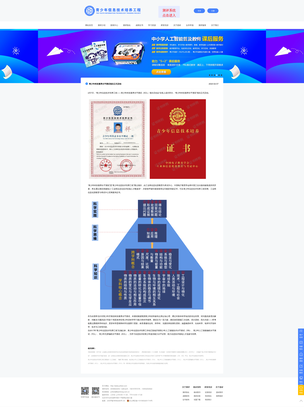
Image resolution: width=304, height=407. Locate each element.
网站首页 (89, 25)
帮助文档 (301, 383)
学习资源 (152, 25)
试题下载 (197, 399)
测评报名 (127, 25)
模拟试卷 (197, 396)
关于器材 (177, 25)
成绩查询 (186, 396)
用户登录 (301, 336)
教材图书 (197, 392)
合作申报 (190, 25)
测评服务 (202, 25)
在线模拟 (301, 371)
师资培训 (164, 25)
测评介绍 (101, 25)
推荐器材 (219, 396)
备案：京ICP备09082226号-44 (113, 400)
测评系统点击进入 (169, 12)
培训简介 (208, 399)
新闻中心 (114, 25)
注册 (213, 10)
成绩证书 (139, 25)
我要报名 (301, 347)
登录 (199, 10)
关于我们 (215, 25)
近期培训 (208, 392)
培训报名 (208, 396)
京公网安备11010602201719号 (140, 400)
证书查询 (186, 399)
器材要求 (219, 392)
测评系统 (301, 359)
